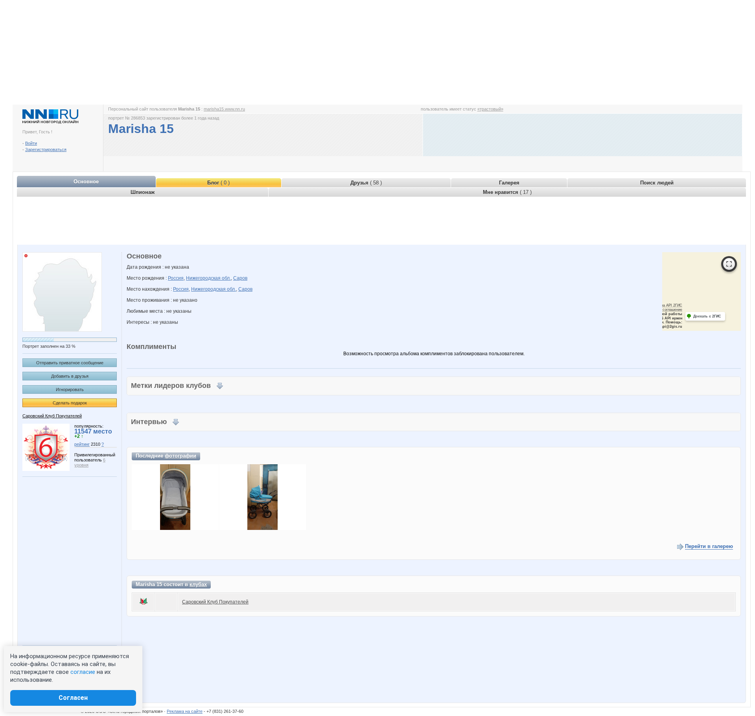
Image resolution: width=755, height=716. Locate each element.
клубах (198, 584)
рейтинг (82, 444)
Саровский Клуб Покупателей (52, 415)
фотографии (180, 456)
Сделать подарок (70, 402)
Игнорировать (70, 389)
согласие (82, 671)
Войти (31, 143)
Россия (176, 278)
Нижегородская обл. (208, 278)
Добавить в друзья (69, 376)
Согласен (73, 697)
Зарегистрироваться (45, 149)
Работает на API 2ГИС (663, 305)
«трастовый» (490, 109)
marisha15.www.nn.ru (224, 109)
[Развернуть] (729, 264)
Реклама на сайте (185, 711)
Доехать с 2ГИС (707, 316)
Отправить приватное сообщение (69, 362)
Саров (240, 278)
